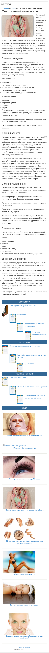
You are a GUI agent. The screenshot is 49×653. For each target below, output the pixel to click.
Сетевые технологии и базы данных (32, 386)
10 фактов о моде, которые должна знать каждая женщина (24, 542)
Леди (13, 8)
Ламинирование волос (24, 574)
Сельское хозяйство (18, 377)
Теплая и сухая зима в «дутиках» (24, 604)
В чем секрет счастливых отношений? (24, 435)
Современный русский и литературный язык (35, 396)
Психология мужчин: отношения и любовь (25, 510)
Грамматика (30, 363)
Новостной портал (24, 647)
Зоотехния (21, 314)
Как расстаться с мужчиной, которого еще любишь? (24, 637)
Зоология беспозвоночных (39, 333)
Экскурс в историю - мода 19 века (24, 478)
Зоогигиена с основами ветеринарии (34, 324)
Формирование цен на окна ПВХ (23, 305)
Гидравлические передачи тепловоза (25, 346)
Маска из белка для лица (24, 447)
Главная (5, 8)
